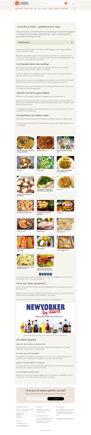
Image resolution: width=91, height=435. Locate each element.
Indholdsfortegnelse (24, 42)
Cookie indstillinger (60, 418)
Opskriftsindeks (18, 8)
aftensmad (52, 49)
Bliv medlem (65, 8)
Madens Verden (21, 3)
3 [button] (45, 274)
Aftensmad (26, 8)
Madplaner (57, 8)
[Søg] (75, 8)
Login (73, 3)
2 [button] (42, 274)
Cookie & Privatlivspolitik (68, 418)
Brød (35, 8)
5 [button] (50, 274)
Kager (31, 8)
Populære (45, 8)
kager (62, 49)
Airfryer (39, 8)
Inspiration (51, 8)
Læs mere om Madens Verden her (22, 425)
